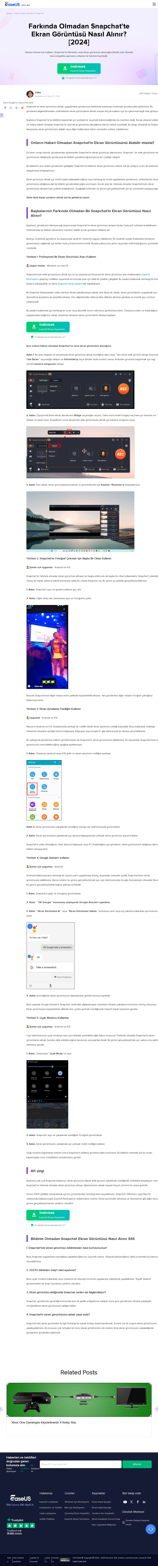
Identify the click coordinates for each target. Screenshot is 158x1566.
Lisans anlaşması (48, 1513)
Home (9, 13)
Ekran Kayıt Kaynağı (101, 1508)
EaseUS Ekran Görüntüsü (77, 1519)
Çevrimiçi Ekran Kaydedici (77, 1513)
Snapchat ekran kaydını (70, 284)
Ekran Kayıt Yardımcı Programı (29, 13)
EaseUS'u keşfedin (49, 1502)
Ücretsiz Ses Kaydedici (103, 1513)
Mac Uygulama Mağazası (104, 1525)
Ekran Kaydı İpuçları (101, 1502)
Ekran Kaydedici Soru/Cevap (106, 1519)
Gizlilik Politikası (47, 1519)
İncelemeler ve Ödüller (51, 1508)
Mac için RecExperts (74, 1508)
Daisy (38, 92)
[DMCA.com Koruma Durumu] (66, 1560)
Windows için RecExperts (77, 1502)
